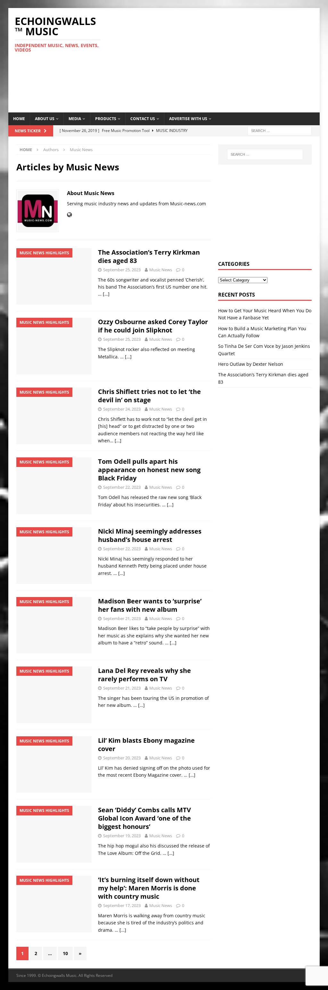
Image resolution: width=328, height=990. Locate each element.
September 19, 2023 (122, 836)
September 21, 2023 (122, 618)
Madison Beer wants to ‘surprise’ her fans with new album (149, 605)
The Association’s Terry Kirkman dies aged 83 (149, 256)
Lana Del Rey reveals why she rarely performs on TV (144, 674)
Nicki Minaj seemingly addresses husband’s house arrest (149, 535)
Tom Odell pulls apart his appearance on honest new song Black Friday (149, 469)
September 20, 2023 (122, 758)
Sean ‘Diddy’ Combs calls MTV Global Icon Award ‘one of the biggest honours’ (144, 818)
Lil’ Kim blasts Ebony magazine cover (146, 744)
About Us (44, 118)
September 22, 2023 (122, 487)
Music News (160, 270)
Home (19, 118)
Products (105, 118)
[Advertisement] (221, 59)
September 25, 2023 (122, 270)
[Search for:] (280, 130)
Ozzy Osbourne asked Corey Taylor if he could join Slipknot (153, 325)
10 (65, 953)
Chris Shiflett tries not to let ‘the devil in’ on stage (149, 395)
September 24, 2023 (122, 409)
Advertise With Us (188, 118)
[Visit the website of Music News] (69, 215)
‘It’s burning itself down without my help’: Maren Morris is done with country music (149, 888)
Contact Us (142, 118)
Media (75, 118)
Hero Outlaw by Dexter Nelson (250, 364)
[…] (106, 294)
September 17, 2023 (122, 905)
